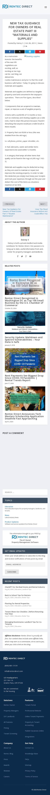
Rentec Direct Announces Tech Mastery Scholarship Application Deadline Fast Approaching (24, 416)
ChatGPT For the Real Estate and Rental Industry (25, 587)
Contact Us (29, 748)
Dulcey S (20, 43)
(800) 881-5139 (11, 665)
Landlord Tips (26, 589)
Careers (7, 776)
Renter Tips (26, 598)
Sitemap (28, 765)
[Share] (10, 51)
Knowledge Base (31, 754)
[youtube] (10, 789)
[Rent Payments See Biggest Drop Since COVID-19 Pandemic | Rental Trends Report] (25, 360)
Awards (6, 765)
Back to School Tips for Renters (18, 595)
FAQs (27, 759)
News (40, 43)
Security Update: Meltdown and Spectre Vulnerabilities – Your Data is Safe (24, 339)
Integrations (29, 736)
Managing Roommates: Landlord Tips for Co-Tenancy (23, 623)
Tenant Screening (10, 733)
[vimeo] (12, 789)
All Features (8, 722)
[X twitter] (4, 789)
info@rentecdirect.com (14, 671)
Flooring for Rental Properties (17, 603)
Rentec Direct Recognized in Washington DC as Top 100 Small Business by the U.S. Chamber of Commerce (24, 302)
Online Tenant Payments (34, 716)
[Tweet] (20, 51)
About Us (7, 748)
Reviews (7, 771)
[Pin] (40, 51)
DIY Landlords (9, 716)
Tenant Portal (30, 705)
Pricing (6, 728)
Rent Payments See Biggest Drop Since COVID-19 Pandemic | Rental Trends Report (24, 378)
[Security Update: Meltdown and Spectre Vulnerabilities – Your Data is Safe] (25, 322)
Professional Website (33, 711)
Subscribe (11, 572)
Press (6, 759)
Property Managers (11, 711)
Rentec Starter (9, 705)
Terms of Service (31, 776)
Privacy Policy (30, 771)
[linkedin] (8, 789)
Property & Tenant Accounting (32, 723)
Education (18, 589)
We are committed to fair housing (11, 690)
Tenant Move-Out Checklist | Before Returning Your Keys (24, 613)
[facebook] (6, 789)
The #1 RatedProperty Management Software (25, 538)
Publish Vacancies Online (34, 731)
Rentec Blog (8, 754)
